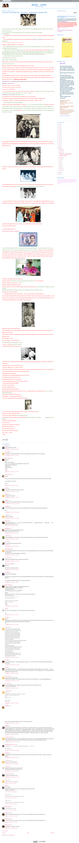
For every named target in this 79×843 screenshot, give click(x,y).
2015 (60, 138)
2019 (60, 132)
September (61, 157)
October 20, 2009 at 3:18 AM (11, 532)
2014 (60, 140)
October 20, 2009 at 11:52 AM (12, 561)
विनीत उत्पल (6, 446)
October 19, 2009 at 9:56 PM (11, 485)
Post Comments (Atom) (10, 835)
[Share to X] (5, 439)
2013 (60, 141)
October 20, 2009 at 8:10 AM (11, 555)
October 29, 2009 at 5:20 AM (11, 757)
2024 (60, 124)
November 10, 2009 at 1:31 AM (12, 777)
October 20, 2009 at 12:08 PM (12, 569)
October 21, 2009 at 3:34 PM (11, 688)
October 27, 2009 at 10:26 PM (12, 750)
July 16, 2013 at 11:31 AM (11, 797)
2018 (60, 133)
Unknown (6, 779)
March (61, 167)
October (61, 152)
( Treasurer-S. (7, 544)
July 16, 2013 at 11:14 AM (11, 791)
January (61, 170)
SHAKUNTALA (7, 812)
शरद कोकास (7, 660)
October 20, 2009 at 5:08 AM (11, 539)
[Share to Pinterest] (7, 439)
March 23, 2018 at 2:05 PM (11, 828)
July (60, 160)
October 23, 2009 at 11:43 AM (12, 741)
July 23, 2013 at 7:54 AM (10, 810)
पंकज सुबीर (6, 726)
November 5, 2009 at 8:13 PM (11, 771)
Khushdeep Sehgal (8, 474)
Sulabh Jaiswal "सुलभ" (8, 773)
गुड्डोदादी (6, 785)
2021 (60, 128)
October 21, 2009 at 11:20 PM (12, 703)
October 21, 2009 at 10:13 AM (12, 680)
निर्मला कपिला (7, 705)
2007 (60, 173)
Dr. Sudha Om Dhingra (8, 737)
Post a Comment (5, 830)
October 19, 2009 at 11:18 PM (12, 497)
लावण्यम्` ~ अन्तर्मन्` (8, 458)
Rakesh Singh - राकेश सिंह (9, 563)
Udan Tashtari (7, 557)
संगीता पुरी (6, 500)
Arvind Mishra (7, 760)
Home (28, 832)
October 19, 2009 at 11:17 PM (12, 491)
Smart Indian (7, 766)
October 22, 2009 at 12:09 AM (12, 723)
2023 (60, 125)
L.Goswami (7, 515)
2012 (60, 143)
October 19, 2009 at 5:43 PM (11, 471)
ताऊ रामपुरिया (7, 506)
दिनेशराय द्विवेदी (7, 452)
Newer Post (4, 832)
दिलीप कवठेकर (7, 572)
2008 (60, 172)
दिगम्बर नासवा (7, 521)
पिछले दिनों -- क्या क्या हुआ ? (63, 155)
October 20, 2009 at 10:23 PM (12, 664)
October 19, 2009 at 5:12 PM (11, 455)
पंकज (5, 608)
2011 (60, 144)
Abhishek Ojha (7, 535)
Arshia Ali (6, 541)
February (61, 168)
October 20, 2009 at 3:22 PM (11, 657)
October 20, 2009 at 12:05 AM (12, 512)
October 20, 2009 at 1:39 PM (11, 582)
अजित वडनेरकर (7, 528)
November (61, 151)
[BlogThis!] (4, 439)
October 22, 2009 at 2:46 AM (11, 734)
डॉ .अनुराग (6, 667)
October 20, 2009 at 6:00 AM (11, 546)
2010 (60, 146)
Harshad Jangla (7, 690)
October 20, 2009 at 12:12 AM (12, 518)
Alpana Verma (7, 683)
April (61, 165)
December (61, 149)
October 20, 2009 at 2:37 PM (11, 614)
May (60, 164)
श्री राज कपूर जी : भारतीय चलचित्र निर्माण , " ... (66, 154)
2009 (60, 148)
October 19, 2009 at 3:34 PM (11, 449)
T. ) (9, 544)
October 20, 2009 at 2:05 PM (11, 606)
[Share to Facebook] (6, 439)
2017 (60, 135)
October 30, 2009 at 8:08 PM (11, 763)
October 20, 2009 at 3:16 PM (11, 624)
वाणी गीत (6, 488)
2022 (60, 127)
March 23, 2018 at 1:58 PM (11, 816)
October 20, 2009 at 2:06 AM (11, 525)
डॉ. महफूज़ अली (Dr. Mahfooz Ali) (10, 744)
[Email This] (2, 439)
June (60, 162)
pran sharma (7, 627)
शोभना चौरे (6, 617)
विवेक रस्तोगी (7, 494)
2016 (60, 136)
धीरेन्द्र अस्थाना (7, 806)
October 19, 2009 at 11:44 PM (12, 503)
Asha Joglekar (7, 676)
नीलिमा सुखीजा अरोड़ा (8, 549)
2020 (60, 130)
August (61, 159)
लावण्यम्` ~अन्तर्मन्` (39, 5)
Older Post (52, 832)
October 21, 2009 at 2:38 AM (11, 673)
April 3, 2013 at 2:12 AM (10, 783)
